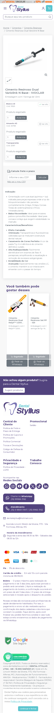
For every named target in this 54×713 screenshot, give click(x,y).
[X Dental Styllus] (32, 486)
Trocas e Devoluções (13, 445)
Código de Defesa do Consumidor (13, 450)
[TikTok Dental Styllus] (39, 486)
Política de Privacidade (21, 701)
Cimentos (16, 28)
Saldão (33, 425)
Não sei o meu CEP (16, 182)
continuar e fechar (28, 709)
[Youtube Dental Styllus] (19, 486)
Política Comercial (11, 441)
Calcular (42, 177)
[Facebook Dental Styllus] (26, 486)
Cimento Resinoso (33, 28)
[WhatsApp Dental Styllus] (6, 486)
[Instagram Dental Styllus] (13, 486)
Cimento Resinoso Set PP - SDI (39, 320)
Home (6, 28)
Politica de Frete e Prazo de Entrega (11, 429)
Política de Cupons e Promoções (13, 436)
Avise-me (21, 118)
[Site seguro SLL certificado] (16, 641)
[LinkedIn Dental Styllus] (45, 486)
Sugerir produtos (14, 390)
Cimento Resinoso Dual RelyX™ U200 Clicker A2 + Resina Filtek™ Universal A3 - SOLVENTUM (16, 320)
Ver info (45, 104)
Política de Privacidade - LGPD (14, 468)
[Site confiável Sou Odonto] (16, 657)
